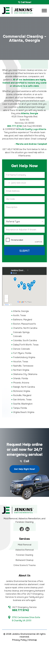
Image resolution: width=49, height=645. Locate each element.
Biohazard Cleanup (24, 560)
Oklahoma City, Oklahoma (25, 374)
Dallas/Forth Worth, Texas (26, 344)
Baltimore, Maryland (22, 319)
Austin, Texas (19, 315)
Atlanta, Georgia (21, 311)
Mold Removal (24, 544)
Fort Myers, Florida (22, 353)
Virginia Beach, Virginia (23, 412)
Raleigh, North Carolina (24, 386)
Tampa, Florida (20, 408)
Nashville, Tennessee (23, 365)
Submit (24, 251)
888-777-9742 (14, 126)
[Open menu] (44, 10)
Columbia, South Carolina (25, 340)
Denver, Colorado (21, 349)
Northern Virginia (21, 370)
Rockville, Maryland (22, 395)
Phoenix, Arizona (21, 382)
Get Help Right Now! (24, 469)
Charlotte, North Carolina (25, 328)
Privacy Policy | (20, 640)
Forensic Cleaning (24, 555)
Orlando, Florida (20, 378)
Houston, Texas (20, 361)
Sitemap (32, 640)
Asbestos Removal (24, 549)
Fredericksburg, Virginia (24, 357)
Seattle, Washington (23, 403)
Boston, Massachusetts (24, 323)
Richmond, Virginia (21, 391)
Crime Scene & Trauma (24, 565)
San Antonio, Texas (22, 399)
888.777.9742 (20, 610)
